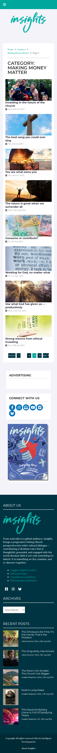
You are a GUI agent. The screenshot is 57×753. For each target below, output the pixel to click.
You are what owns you (21, 171)
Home (10, 49)
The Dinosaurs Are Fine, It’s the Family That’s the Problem (37, 634)
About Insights (29, 748)
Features (21, 49)
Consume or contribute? (21, 238)
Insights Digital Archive (23, 570)
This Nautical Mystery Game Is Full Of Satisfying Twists (36, 712)
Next (45, 355)
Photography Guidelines (23, 580)
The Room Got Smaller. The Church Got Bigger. (35, 672)
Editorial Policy (19, 573)
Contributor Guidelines (23, 577)
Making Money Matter (18, 52)
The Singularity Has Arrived (37, 651)
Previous (12, 355)
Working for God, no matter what (27, 272)
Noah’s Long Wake (32, 690)
